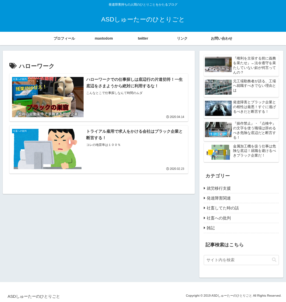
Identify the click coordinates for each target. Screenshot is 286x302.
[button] (274, 259)
